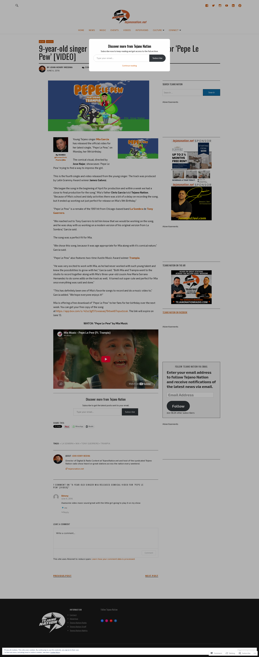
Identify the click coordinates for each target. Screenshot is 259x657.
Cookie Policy (55, 652)
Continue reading (129, 65)
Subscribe (157, 58)
